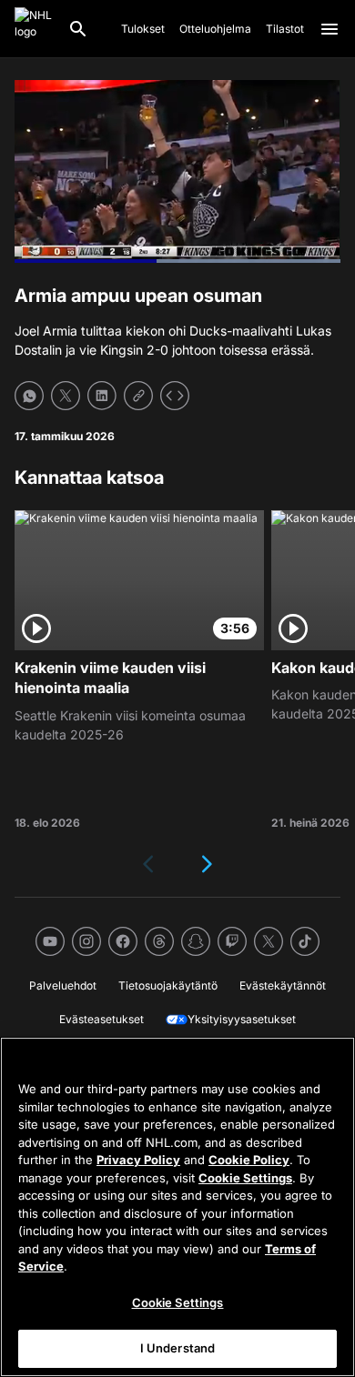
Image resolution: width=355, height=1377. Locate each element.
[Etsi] (78, 29)
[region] (177, 1207)
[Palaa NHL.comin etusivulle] (34, 29)
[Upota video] (174, 395)
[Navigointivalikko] (329, 29)
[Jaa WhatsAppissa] (29, 395)
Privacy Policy (138, 1159)
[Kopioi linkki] (138, 395)
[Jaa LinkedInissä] (102, 395)
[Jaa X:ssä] (65, 395)
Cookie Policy (248, 1159)
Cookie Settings (245, 1178)
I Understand (178, 1348)
